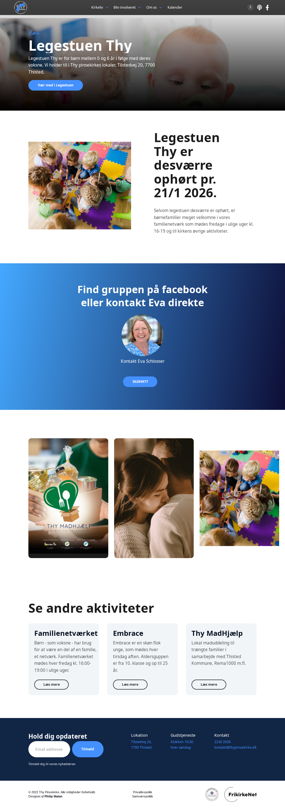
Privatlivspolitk (142, 792)
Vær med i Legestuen (55, 85)
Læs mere (51, 684)
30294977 (140, 381)
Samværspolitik (142, 796)
